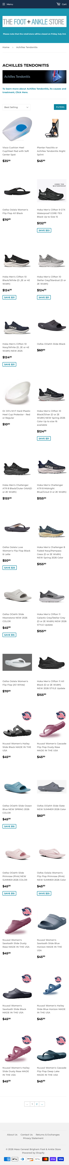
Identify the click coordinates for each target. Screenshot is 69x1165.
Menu (10, 4)
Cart (63, 4)
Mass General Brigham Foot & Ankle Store (37, 1149)
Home (6, 47)
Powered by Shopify (33, 1152)
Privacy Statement (33, 1138)
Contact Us (27, 1134)
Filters (60, 107)
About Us (12, 1134)
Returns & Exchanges (48, 1134)
